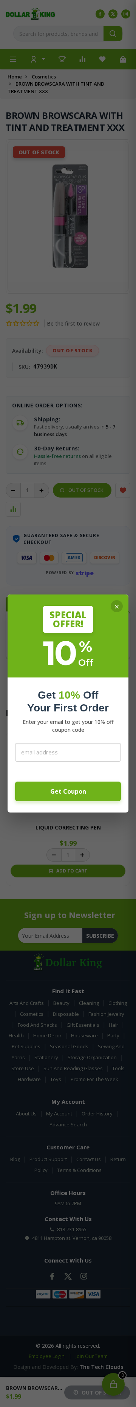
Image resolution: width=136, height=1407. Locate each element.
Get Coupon (68, 791)
